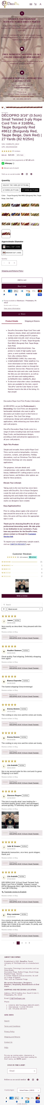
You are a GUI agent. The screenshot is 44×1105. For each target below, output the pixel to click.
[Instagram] (27, 174)
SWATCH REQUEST (18, 544)
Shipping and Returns (12, 1037)
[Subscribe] (34, 1070)
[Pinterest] (31, 174)
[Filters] (4, 609)
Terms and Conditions (12, 1026)
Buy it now (22, 286)
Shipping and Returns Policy (12, 271)
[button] (7, 151)
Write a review (22, 596)
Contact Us (8, 1042)
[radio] (16, 185)
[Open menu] (31, 4)
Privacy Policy (9, 1031)
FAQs (6, 1047)
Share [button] (23, 314)
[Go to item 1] (22, 585)
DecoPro (24, 1104)
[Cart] (35, 4)
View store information (12, 308)
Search (7, 1021)
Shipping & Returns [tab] (32, 321)
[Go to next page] (30, 942)
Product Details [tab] (12, 321)
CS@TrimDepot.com (17, 998)
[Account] (40, 4)
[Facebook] (22, 174)
